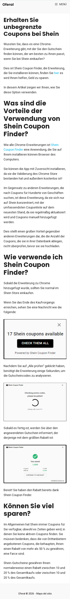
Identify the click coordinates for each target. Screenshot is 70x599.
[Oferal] (8, 4)
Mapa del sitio (44, 593)
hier (56, 73)
